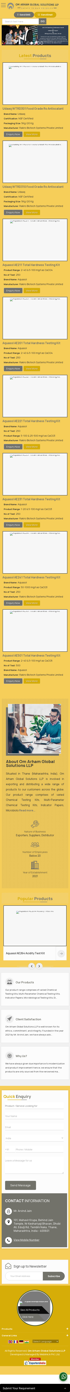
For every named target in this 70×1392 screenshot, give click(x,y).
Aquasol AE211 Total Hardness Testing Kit (31, 265)
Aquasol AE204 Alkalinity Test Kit (39, 953)
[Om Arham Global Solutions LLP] (33, 6)
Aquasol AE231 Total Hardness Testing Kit (31, 499)
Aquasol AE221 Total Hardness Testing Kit (31, 421)
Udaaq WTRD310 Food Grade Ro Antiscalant (33, 187)
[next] (39, 966)
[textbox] (21, 21)
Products (7, 1328)
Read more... (27, 810)
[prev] (31, 966)
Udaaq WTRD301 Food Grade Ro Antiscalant (33, 109)
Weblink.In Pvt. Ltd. (50, 1354)
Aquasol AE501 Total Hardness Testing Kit (31, 655)
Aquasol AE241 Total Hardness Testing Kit (31, 577)
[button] (26, 1240)
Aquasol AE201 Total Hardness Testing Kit (31, 343)
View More (32, 134)
